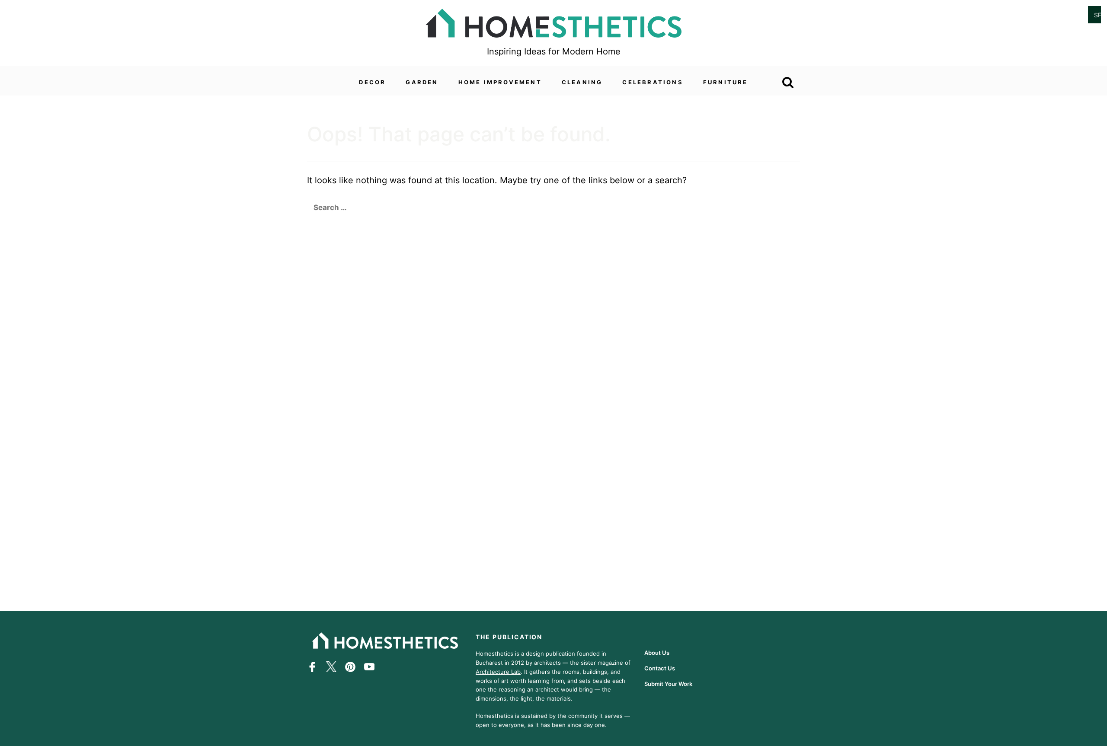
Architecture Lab (498, 671)
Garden (422, 82)
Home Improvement (500, 82)
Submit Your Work (668, 683)
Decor (372, 82)
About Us (656, 652)
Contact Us (659, 668)
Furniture (725, 82)
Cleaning (582, 82)
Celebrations (652, 82)
